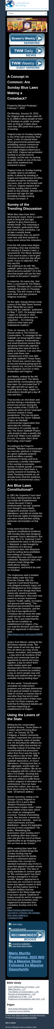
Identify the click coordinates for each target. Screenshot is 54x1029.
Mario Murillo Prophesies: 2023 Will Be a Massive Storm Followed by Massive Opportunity (26, 961)
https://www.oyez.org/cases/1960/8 (25, 634)
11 (30, 19)
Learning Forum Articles (19, 1011)
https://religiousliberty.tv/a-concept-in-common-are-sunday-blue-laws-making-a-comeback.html (23, 914)
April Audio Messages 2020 (20, 1009)
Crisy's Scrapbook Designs (26, 1018)
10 (28, 19)
